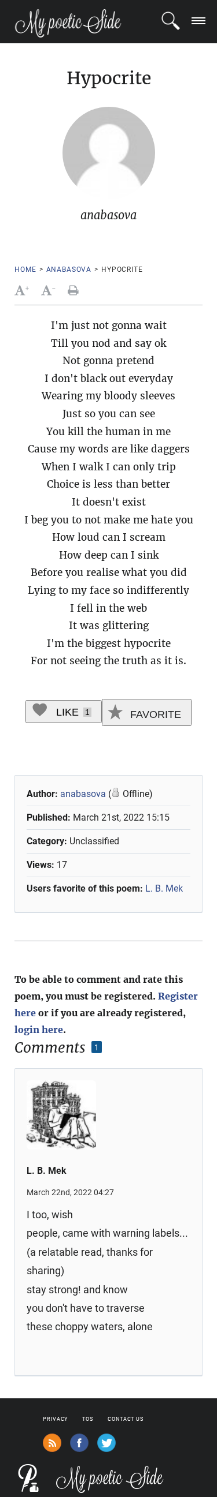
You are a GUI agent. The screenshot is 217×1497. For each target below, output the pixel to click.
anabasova (69, 269)
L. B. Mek (164, 888)
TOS (87, 1419)
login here (38, 1029)
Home (25, 269)
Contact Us (126, 1419)
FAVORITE (154, 714)
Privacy (55, 1419)
